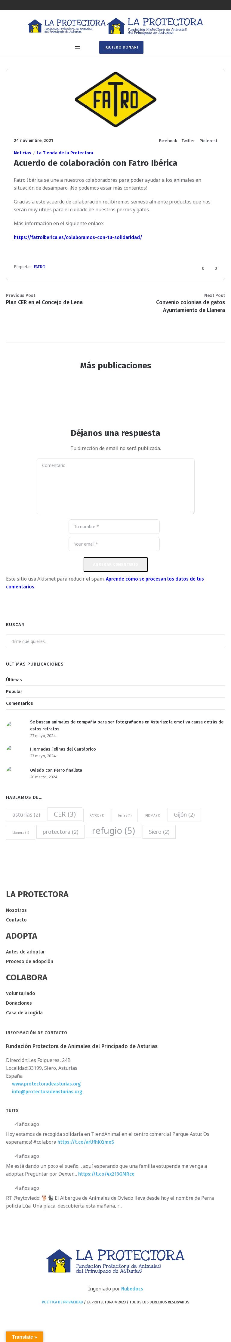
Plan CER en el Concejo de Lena (44, 302)
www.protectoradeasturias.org (46, 1084)
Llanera (20, 832)
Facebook (168, 140)
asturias (26, 814)
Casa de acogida (24, 1013)
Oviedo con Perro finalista (56, 770)
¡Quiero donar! (121, 47)
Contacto (16, 920)
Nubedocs (132, 1289)
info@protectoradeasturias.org (47, 1092)
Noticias (22, 153)
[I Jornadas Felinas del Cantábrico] (13, 752)
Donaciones (19, 1003)
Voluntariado (20, 993)
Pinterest (208, 140)
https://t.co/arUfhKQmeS (85, 1142)
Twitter (188, 140)
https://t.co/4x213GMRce (106, 1174)
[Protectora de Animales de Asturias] (115, 26)
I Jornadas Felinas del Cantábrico (63, 749)
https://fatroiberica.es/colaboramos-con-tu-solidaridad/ (78, 237)
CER (65, 814)
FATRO (39, 266)
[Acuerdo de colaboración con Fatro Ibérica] (116, 99)
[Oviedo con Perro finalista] (13, 773)
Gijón (184, 814)
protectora (60, 831)
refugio (113, 830)
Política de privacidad (62, 1302)
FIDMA (152, 815)
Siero (159, 831)
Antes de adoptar (25, 952)
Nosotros (16, 910)
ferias (124, 815)
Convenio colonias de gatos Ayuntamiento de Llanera (190, 306)
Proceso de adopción (29, 961)
